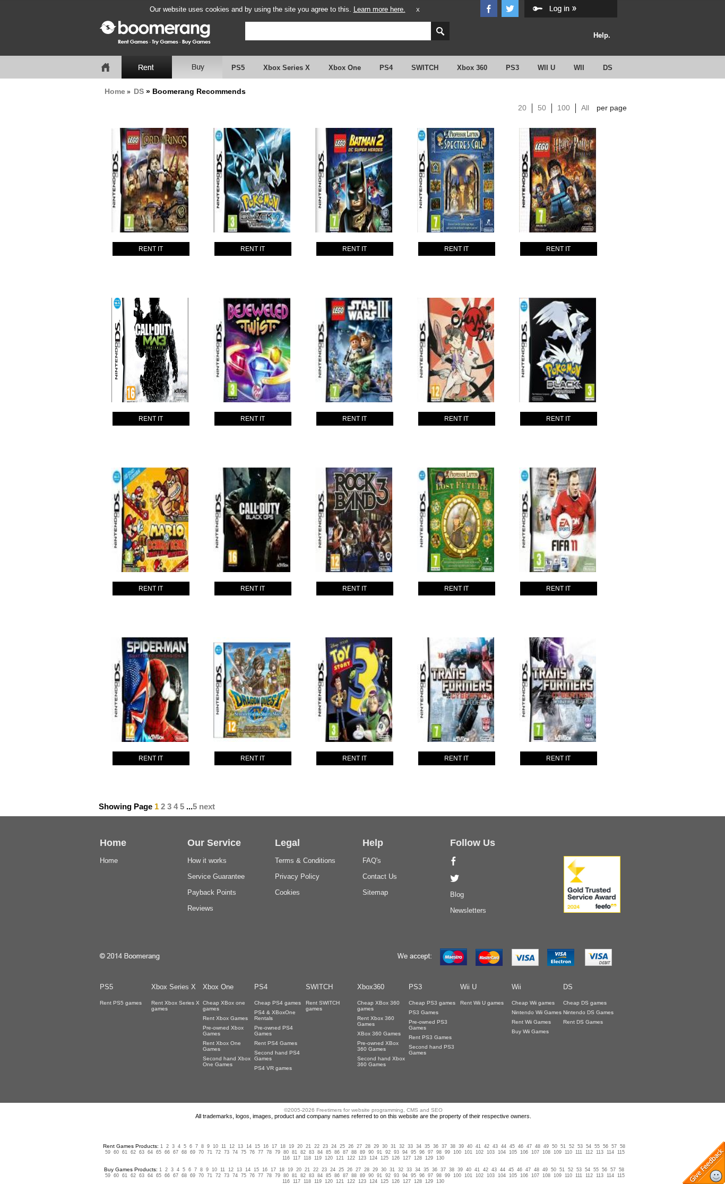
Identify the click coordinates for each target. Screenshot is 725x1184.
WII (579, 68)
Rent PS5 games (121, 1003)
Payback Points (211, 892)
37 (444, 1146)
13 (240, 1146)
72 (218, 1152)
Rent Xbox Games (225, 1018)
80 (286, 1152)
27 (359, 1146)
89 (362, 1152)
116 (286, 1158)
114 (610, 1152)
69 (192, 1152)
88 (354, 1152)
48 (537, 1146)
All (585, 107)
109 (558, 1152)
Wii (516, 987)
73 (226, 1152)
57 (614, 1146)
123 (362, 1158)
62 (133, 1152)
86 (337, 1152)
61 (124, 1152)
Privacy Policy (297, 876)
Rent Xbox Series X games (175, 1006)
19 (291, 1146)
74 (235, 1152)
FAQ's (371, 861)
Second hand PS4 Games (277, 1055)
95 (413, 1152)
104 (502, 1152)
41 (478, 1146)
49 (546, 1146)
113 (599, 1152)
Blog (457, 894)
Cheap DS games (585, 1003)
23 (325, 1146)
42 (486, 1146)
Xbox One (345, 68)
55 (597, 1146)
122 (351, 1158)
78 (269, 1152)
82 (303, 1152)
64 (150, 1152)
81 (294, 1152)
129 (429, 1158)
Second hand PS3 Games (431, 1050)
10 (215, 1146)
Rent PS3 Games (430, 1037)
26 (350, 1146)
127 (407, 1158)
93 (396, 1152)
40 (469, 1146)
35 (427, 1146)
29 (376, 1146)
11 (223, 1146)
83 (311, 1152)
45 (512, 1146)
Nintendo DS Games (588, 1012)
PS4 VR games (273, 1068)
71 (209, 1152)
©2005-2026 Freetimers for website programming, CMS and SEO (363, 1110)
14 (249, 1146)
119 (318, 1158)
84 (320, 1152)
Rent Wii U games (482, 1003)
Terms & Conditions (305, 861)
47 (529, 1146)
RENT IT (151, 249)
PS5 (238, 68)
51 (563, 1146)
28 (367, 1146)
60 (116, 1152)
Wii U (468, 987)
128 (418, 1158)
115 (621, 1152)
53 (580, 1146)
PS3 (512, 68)
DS (607, 68)
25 (342, 1146)
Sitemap (375, 892)
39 (461, 1146)
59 (107, 1152)
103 (491, 1152)
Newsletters (468, 910)
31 (393, 1146)
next (207, 806)
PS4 (386, 68)
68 (184, 1152)
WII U (546, 68)
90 (371, 1152)
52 (571, 1146)
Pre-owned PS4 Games (273, 1030)
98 (439, 1152)
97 (430, 1152)
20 (522, 107)
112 (589, 1152)
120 (329, 1158)
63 (141, 1152)
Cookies (287, 892)
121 (340, 1158)
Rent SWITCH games (323, 1006)
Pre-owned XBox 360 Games (378, 1046)
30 (384, 1146)
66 (167, 1152)
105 (513, 1152)
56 (605, 1146)
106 (524, 1152)
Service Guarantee (216, 876)
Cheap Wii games (533, 1003)
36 (435, 1146)
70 (201, 1152)
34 (418, 1146)
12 (232, 1146)
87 (345, 1152)
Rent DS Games (583, 1022)
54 (588, 1146)
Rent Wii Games (531, 1022)
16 (266, 1146)
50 (542, 107)
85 (328, 1152)
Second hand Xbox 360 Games (381, 1061)
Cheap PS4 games (277, 1003)
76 (252, 1152)
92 (388, 1152)
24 (333, 1146)
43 (495, 1146)
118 (307, 1158)
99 (447, 1152)
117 (296, 1158)
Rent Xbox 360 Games (375, 1021)
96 (422, 1152)
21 (308, 1146)
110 (568, 1152)
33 (410, 1146)
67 (175, 1152)
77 (260, 1152)
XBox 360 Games (379, 1033)
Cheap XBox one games (224, 1006)
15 (257, 1146)
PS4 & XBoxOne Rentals (275, 1015)
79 (277, 1152)
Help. (601, 35)
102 (480, 1152)
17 (274, 1146)
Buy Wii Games (530, 1031)
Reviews (200, 908)
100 (563, 107)
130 (440, 1158)
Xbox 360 (472, 68)
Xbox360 (370, 987)
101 (468, 1152)
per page (612, 107)
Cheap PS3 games (432, 1003)
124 (373, 1158)
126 (396, 1158)
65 (158, 1152)
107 (535, 1152)
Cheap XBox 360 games (378, 1006)
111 (578, 1152)
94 (405, 1152)
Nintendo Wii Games (537, 1012)
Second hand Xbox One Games (227, 1061)
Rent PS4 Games (275, 1043)
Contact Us (379, 876)
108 (546, 1152)
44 (503, 1146)
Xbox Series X (286, 68)
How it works (207, 861)
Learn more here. (379, 9)
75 (243, 1152)
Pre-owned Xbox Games (223, 1030)
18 (283, 1146)
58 (622, 1146)
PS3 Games (423, 1012)
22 (317, 1146)
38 (452, 1146)
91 (379, 1152)
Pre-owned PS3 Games (428, 1025)
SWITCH (424, 68)
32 (401, 1146)
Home (115, 91)
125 (385, 1158)
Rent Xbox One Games (222, 1046)
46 (520, 1146)
